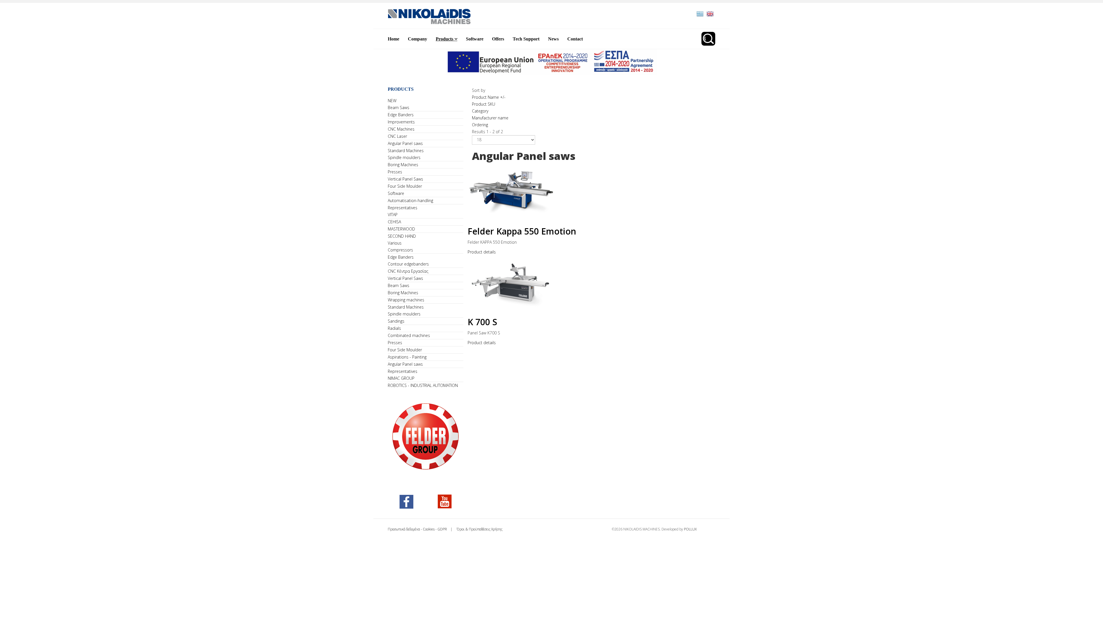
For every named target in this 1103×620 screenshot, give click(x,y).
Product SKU (483, 104)
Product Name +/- (489, 97)
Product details (482, 252)
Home (393, 38)
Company (417, 38)
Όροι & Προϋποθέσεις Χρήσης (479, 529)
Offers (498, 38)
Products (444, 38)
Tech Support (526, 38)
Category (480, 111)
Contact (575, 38)
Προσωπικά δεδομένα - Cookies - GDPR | (422, 529)
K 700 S (482, 322)
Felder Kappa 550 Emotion (522, 231)
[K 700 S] (594, 283)
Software (474, 38)
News (553, 38)
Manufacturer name (490, 118)
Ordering (480, 124)
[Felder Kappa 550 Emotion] (594, 193)
